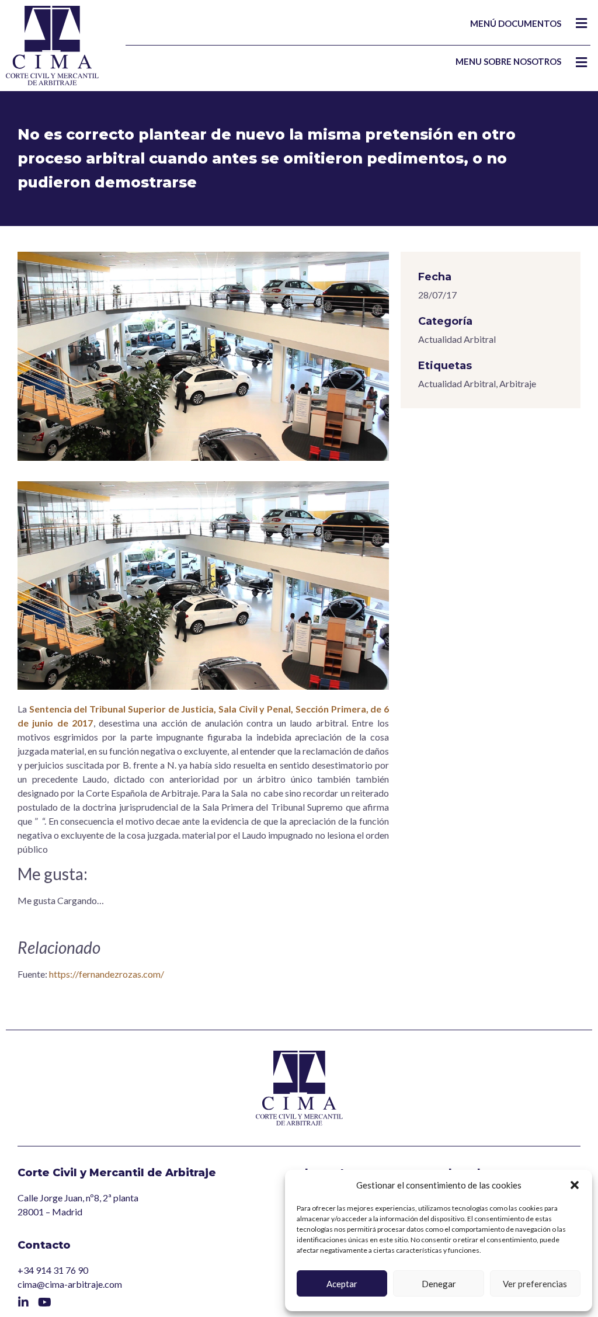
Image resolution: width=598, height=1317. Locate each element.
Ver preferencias (535, 1283)
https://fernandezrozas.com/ (106, 973)
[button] (574, 1185)
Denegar (439, 1283)
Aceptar (341, 1283)
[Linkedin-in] (23, 1302)
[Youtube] (44, 1302)
